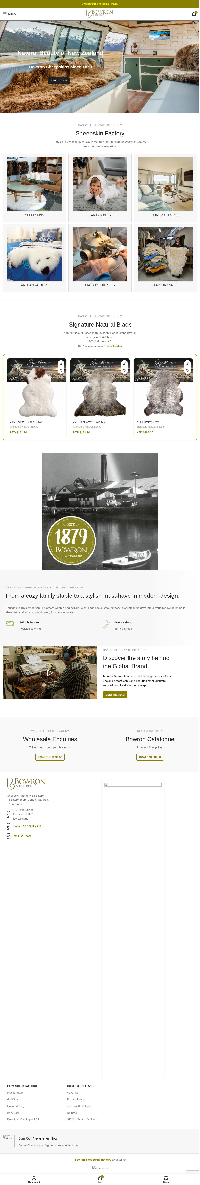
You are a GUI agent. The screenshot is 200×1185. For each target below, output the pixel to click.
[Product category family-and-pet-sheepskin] (100, 188)
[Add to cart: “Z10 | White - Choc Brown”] (61, 363)
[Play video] (50, 672)
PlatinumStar (15, 1092)
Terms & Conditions (79, 1106)
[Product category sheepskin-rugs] (34, 188)
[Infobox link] (50, 1141)
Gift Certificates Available (82, 1119)
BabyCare (13, 1112)
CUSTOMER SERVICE (81, 1086)
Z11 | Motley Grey (148, 421)
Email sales (114, 345)
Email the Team (21, 835)
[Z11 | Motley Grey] (163, 387)
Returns (72, 1112)
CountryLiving (15, 1106)
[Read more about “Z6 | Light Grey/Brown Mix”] (124, 363)
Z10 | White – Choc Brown (26, 421)
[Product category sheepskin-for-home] (165, 188)
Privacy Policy (75, 1099)
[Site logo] (100, 13)
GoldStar (12, 1099)
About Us (72, 1092)
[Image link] (26, 783)
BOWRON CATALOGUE (22, 1086)
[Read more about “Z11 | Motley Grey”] (187, 363)
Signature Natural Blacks (24, 426)
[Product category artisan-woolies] (34, 258)
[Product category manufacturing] (100, 258)
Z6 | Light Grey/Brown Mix (89, 421)
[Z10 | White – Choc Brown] (36, 387)
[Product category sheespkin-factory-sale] (165, 258)
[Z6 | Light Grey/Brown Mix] (99, 387)
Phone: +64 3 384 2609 (26, 826)
